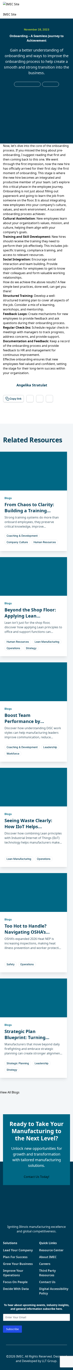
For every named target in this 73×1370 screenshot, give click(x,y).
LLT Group (49, 1361)
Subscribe (12, 1329)
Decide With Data (16, 1289)
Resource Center (51, 1250)
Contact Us (47, 1282)
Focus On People (15, 1282)
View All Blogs (9, 1092)
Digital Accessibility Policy (53, 1291)
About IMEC (48, 1257)
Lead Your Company (18, 1250)
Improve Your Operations (13, 1273)
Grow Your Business (18, 1264)
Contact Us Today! (36, 1177)
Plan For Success (15, 1257)
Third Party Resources (47, 1273)
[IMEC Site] (13, 7)
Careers (44, 1264)
